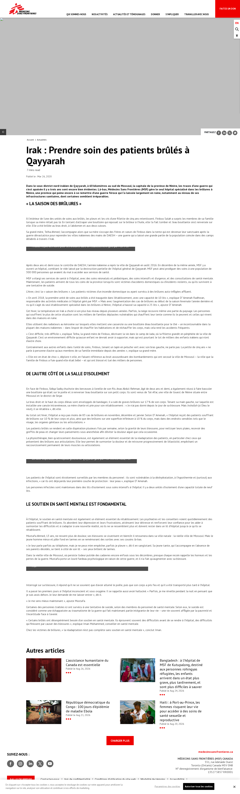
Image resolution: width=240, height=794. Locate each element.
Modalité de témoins (153, 779)
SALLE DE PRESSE (21, 779)
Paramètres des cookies (167, 786)
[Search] (237, 29)
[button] (237, 35)
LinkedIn (30, 762)
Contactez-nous (50, 779)
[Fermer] (234, 786)
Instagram (20, 762)
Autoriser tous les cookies (199, 786)
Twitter (40, 762)
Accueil (30, 139)
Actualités (42, 139)
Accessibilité (177, 779)
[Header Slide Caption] (3, 132)
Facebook (10, 762)
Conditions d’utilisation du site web (115, 779)
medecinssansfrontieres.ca (215, 751)
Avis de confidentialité (77, 779)
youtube (49, 762)
